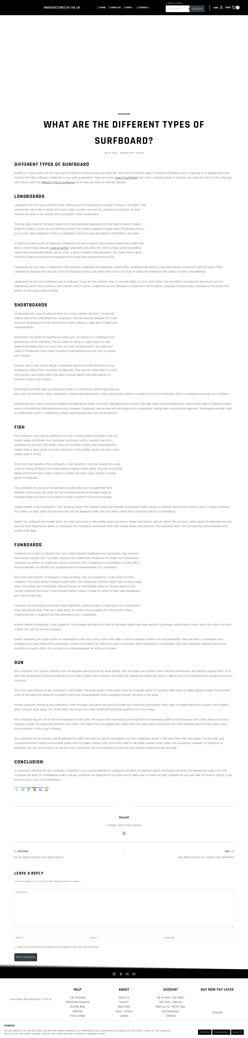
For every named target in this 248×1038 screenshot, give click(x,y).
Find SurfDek (77, 1016)
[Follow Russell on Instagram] (124, 833)
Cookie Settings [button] (221, 1032)
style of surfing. (60, 248)
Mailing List (163, 1007)
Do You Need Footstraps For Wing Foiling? (38, 854)
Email (94, 938)
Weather (77, 1011)
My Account (163, 997)
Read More (204, 1032)
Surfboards (124, 114)
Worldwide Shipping (77, 1002)
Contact (124, 1002)
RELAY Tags (178, 1007)
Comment (22, 892)
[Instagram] (114, 974)
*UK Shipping (77, 997)
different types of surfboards (58, 182)
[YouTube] (127, 974)
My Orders (178, 997)
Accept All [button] (237, 1032)
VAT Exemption (170, 1011)
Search (197, 9)
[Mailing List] (134, 974)
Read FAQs (124, 1007)
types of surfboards (126, 178)
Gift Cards (165, 1002)
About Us (124, 997)
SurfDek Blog (77, 1007)
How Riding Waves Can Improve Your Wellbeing (206, 854)
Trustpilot (217, 1012)
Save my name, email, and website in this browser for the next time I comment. (58, 947)
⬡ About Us (115, 7)
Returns (177, 1002)
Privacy (129, 1011)
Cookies (124, 1016)
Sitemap (171, 1016)
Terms (118, 1011)
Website (169, 938)
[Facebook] (120, 974)
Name (20, 938)
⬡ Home (102, 7)
